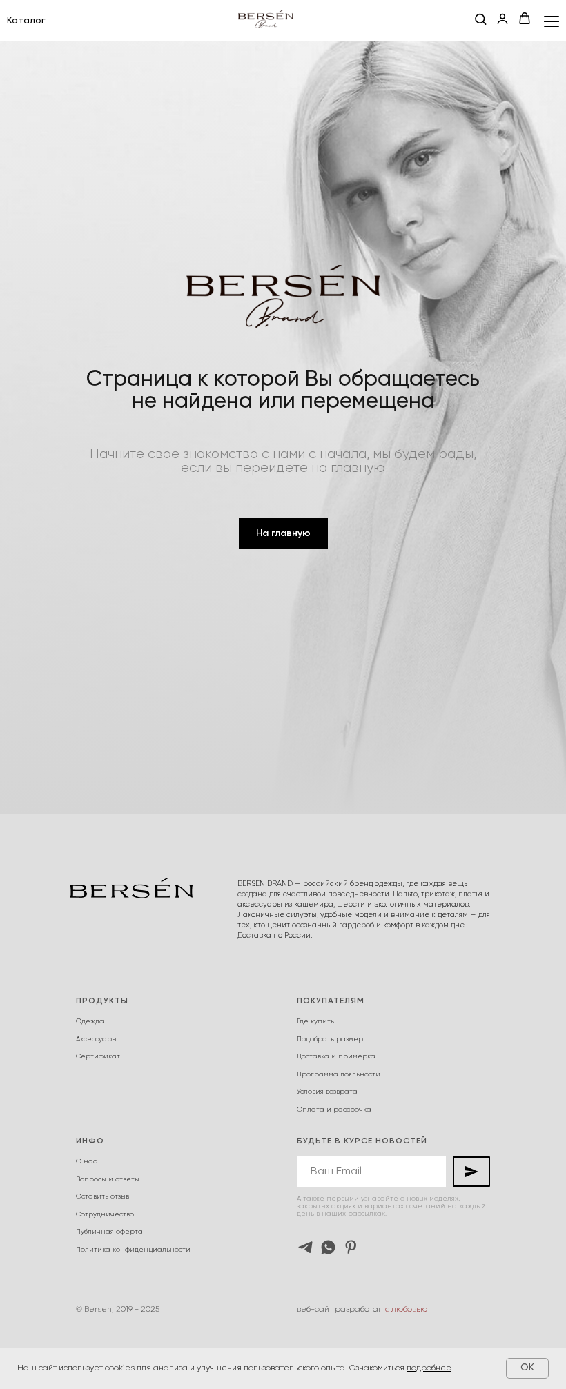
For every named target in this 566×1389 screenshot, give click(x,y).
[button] (480, 20)
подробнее (429, 1368)
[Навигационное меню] (551, 21)
